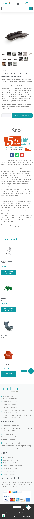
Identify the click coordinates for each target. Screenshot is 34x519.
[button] (17, 3)
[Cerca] (30, 8)
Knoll (3, 70)
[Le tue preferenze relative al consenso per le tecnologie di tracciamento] (3, 515)
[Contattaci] (31, 371)
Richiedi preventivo (23, 115)
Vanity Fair (5, 364)
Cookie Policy (16, 507)
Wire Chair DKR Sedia (6, 262)
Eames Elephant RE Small (8, 299)
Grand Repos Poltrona (6, 336)
